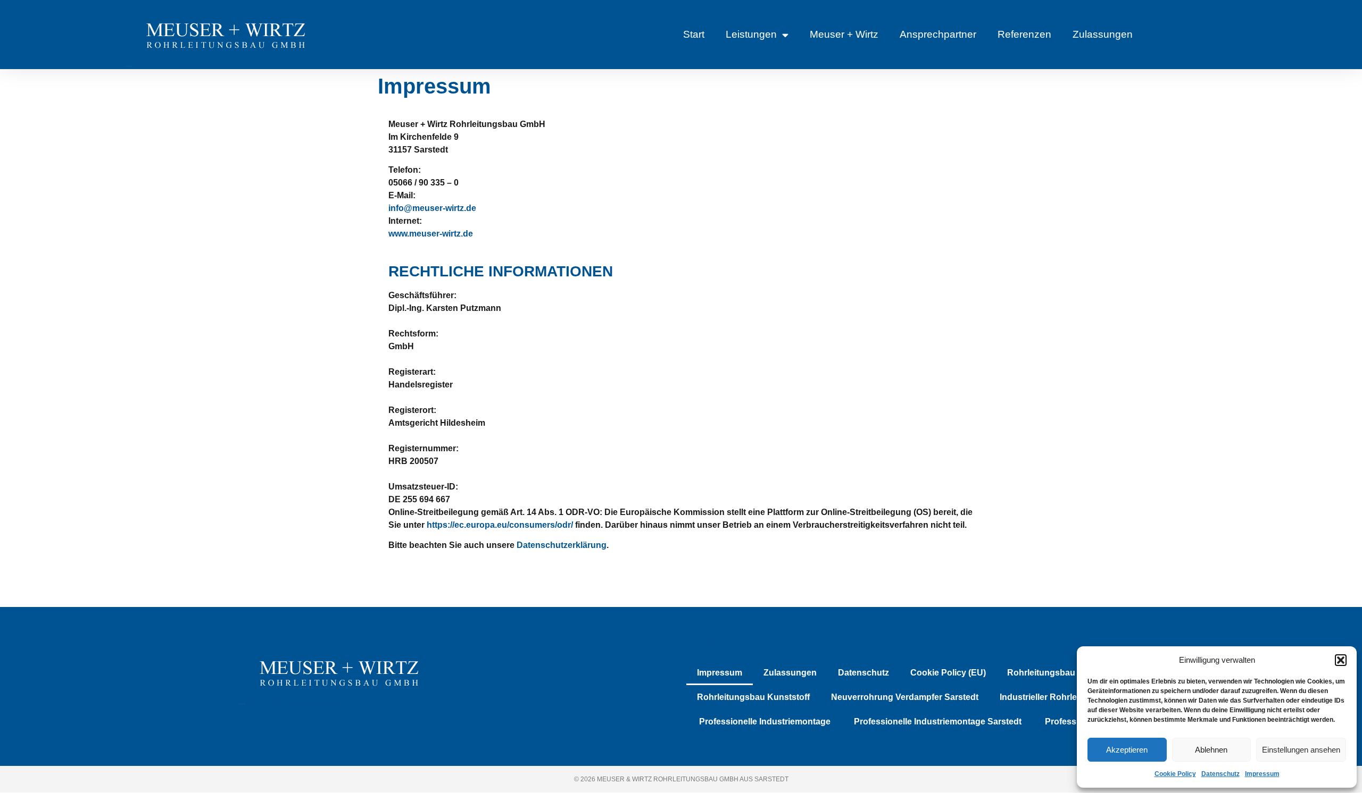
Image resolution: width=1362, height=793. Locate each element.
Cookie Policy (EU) (948, 672)
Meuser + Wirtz (844, 34)
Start (693, 34)
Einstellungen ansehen (1301, 749)
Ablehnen (1211, 749)
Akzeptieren (1127, 749)
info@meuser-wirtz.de (432, 208)
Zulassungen (1103, 34)
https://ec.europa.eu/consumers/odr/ (500, 524)
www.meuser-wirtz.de (430, 233)
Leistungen (751, 34)
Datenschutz (1220, 774)
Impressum (1262, 774)
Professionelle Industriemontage (764, 721)
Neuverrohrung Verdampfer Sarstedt (904, 697)
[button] (1340, 660)
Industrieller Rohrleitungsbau (1059, 697)
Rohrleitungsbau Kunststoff (753, 697)
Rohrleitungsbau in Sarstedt (1064, 672)
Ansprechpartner (938, 34)
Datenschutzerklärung (562, 545)
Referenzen (1024, 34)
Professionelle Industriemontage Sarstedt (936, 721)
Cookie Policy (1175, 774)
